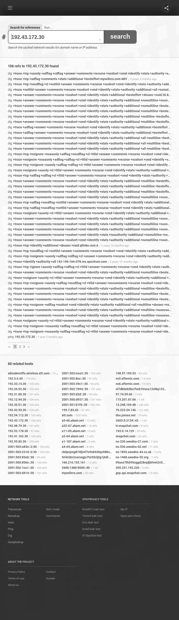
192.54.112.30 (18, 415)
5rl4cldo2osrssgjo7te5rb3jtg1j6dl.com (88, 457)
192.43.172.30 (21, 337)
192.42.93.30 (17, 410)
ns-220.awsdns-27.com (132, 441)
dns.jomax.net (126, 415)
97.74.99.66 (124, 394)
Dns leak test (90, 522)
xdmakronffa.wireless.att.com (29, 373)
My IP (123, 509)
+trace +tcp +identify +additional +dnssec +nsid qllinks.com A (53, 245)
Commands (53, 516)
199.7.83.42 (70, 410)
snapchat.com (125, 436)
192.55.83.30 (17, 441)
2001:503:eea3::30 (75, 373)
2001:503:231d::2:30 (22, 452)
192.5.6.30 (15, 378)
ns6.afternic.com (127, 384)
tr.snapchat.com (127, 425)
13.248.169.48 (126, 404)
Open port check (130, 516)
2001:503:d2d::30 (74, 394)
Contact (51, 571)
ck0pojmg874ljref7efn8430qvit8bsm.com (90, 452)
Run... (48, 27)
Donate (50, 578)
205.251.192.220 (127, 467)
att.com (67, 415)
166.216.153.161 (73, 462)
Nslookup (14, 516)
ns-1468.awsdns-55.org (132, 457)
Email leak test (91, 529)
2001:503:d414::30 (21, 473)
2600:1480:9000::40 (76, 467)
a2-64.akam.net (73, 436)
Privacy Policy (16, 571)
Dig (10, 535)
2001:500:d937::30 (75, 399)
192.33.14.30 (17, 384)
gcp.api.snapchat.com (131, 473)
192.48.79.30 (17, 425)
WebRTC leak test (93, 509)
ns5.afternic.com (127, 378)
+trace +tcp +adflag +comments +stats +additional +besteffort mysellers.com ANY (67, 79)
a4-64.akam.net (73, 446)
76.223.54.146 (126, 410)
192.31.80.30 (17, 394)
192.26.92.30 (17, 389)
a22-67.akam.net (74, 425)
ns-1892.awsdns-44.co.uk (133, 452)
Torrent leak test (92, 516)
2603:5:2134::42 (127, 420)
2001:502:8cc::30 (74, 378)
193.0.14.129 (125, 431)
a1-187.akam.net (74, 441)
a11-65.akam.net (74, 431)
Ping (10, 529)
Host (11, 522)
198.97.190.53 (126, 373)
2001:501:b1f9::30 (74, 404)
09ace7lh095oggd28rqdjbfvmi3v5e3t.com (145, 462)
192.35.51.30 (17, 404)
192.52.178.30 (18, 431)
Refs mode (53, 509)
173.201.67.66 (126, 399)
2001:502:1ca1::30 (21, 467)
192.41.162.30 (18, 436)
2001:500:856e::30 (21, 462)
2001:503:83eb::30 (21, 457)
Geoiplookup (15, 542)
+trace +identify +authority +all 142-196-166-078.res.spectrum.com (57, 261)
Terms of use (16, 578)
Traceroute (14, 509)
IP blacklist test (92, 535)
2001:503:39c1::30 (75, 384)
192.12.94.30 (17, 399)
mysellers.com (72, 473)
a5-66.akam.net (73, 420)
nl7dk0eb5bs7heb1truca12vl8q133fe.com (145, 389)
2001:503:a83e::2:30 (22, 446)
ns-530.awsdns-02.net (131, 446)
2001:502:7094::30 (75, 389)
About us (13, 585)
